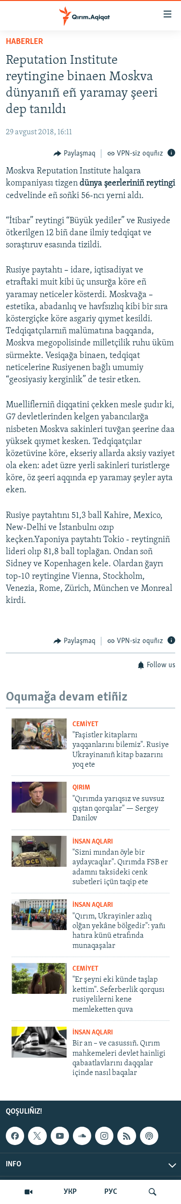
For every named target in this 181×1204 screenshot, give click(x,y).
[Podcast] (149, 1136)
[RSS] (126, 1136)
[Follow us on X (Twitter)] (37, 1136)
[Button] (75, 153)
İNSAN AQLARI (92, 842)
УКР (70, 1192)
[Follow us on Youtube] (60, 1136)
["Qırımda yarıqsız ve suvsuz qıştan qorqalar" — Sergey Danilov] (39, 797)
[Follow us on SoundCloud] (82, 1136)
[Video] (28, 1192)
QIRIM (81, 787)
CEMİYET (85, 724)
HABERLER (24, 42)
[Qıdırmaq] (152, 1192)
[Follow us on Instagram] (104, 1136)
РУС (110, 1192)
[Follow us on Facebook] (15, 1136)
